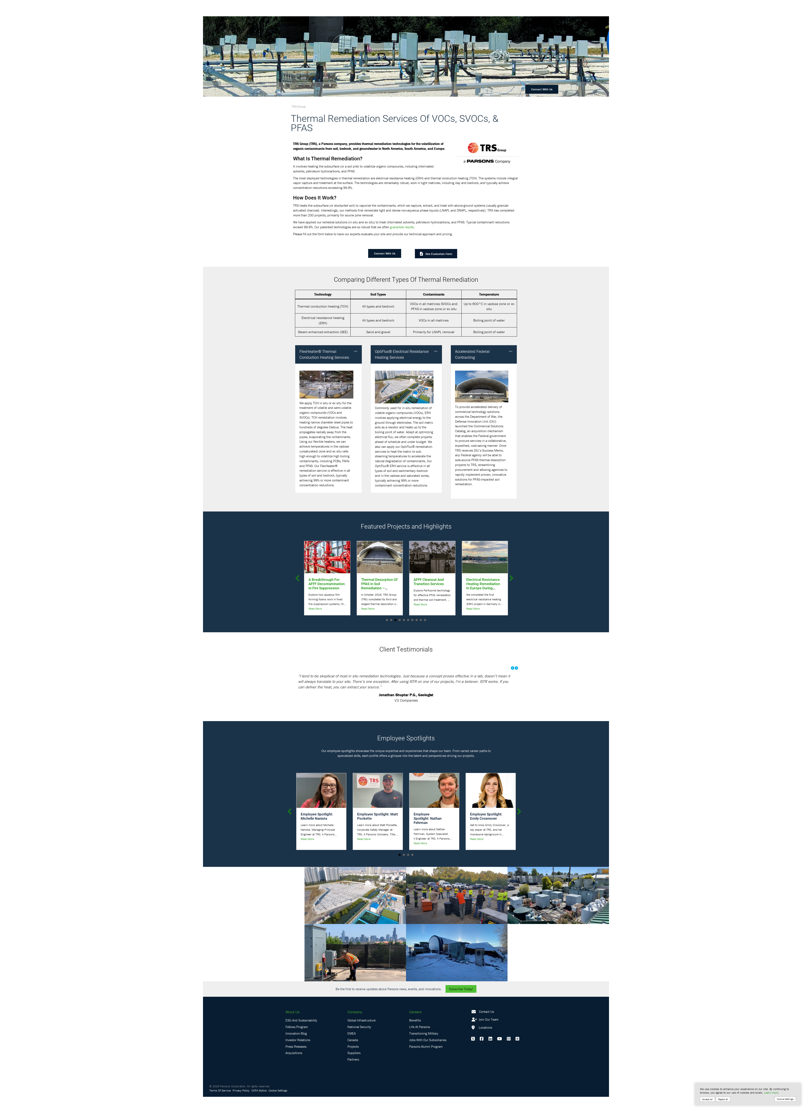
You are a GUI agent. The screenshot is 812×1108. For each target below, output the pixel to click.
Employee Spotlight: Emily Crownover (486, 816)
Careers (415, 1011)
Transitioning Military (423, 1033)
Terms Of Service (220, 1090)
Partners (353, 1059)
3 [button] (408, 855)
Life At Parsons (419, 1027)
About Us (292, 1011)
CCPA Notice (259, 1090)
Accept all (707, 1099)
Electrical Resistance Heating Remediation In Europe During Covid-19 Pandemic (425, 586)
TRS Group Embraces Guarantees (478, 581)
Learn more (771, 1092)
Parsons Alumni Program (426, 1046)
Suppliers (354, 1053)
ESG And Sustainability (301, 1020)
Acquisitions (293, 1053)
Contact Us (486, 1011)
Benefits (415, 1020)
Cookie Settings (278, 1090)
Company (354, 1011)
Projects (353, 1046)
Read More (310, 608)
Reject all (723, 1099)
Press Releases (295, 1046)
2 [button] (404, 855)
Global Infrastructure (361, 1020)
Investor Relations (297, 1040)
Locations (485, 1027)
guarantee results (402, 227)
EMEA (351, 1033)
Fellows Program (296, 1027)
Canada (352, 1040)
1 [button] (400, 855)
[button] (356, 351)
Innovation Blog (296, 1033)
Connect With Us (541, 89)
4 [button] (412, 855)
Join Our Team (488, 1019)
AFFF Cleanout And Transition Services (371, 581)
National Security (359, 1027)
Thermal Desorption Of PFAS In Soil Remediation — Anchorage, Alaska (321, 586)
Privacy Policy (241, 1090)
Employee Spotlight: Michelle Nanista (317, 816)
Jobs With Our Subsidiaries (427, 1040)
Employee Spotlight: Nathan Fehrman (428, 818)
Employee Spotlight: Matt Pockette (377, 816)
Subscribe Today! (461, 989)
